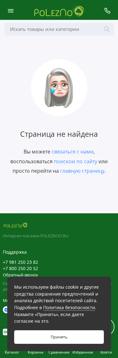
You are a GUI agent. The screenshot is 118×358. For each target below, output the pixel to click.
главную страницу (82, 170)
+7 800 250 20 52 (20, 268)
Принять (59, 337)
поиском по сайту (75, 161)
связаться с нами (72, 151)
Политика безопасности (69, 307)
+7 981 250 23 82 (20, 262)
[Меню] (10, 10)
